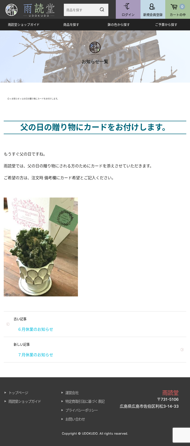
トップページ (18, 393)
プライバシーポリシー (81, 410)
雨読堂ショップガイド (24, 401)
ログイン (128, 15)
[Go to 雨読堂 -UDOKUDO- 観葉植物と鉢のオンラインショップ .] (8, 99)
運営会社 (71, 393)
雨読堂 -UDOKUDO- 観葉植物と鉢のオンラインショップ (33, 9)
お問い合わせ (75, 419)
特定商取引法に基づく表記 (84, 401)
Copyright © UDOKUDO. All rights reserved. (95, 433)
